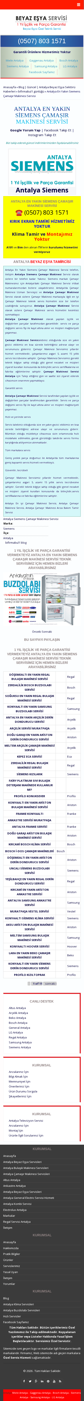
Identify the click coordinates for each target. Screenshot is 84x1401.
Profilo (71, 796)
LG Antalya (70, 66)
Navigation (42, 5)
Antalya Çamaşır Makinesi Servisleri (26, 1174)
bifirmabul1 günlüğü (31, 91)
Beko (70, 955)
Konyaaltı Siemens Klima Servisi (29, 918)
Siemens (55, 190)
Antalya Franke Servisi (29, 827)
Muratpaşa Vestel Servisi (29, 911)
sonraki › (51, 984)
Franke (71, 814)
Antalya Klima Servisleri (18, 1304)
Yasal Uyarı (10, 1272)
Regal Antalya (18, 1037)
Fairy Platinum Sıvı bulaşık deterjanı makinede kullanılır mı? (29, 785)
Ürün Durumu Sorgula (23, 1091)
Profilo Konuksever (29, 796)
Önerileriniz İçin (19, 1086)
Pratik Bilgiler (11, 1254)
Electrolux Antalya (14, 1210)
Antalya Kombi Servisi (17, 1204)
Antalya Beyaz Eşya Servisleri (22, 1162)
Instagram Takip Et (42, 135)
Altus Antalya (17, 1008)
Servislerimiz (11, 1266)
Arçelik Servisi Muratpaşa (30, 728)
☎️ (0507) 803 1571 (42, 212)
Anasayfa (9, 87)
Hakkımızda (11, 1248)
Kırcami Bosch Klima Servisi (30, 844)
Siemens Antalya (18, 66)
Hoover (72, 946)
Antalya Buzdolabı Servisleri (21, 1310)
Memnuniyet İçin (19, 1081)
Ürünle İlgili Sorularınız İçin (26, 1135)
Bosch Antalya (68, 60)
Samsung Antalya (45, 66)
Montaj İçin (16, 1130)
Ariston (71, 737)
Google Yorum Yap (25, 130)
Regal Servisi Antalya (17, 1222)
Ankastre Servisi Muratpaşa (29, 820)
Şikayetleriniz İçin (20, 1096)
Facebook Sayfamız (42, 72)
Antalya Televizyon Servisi (26, 1121)
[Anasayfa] (41, 23)
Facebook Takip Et (57, 130)
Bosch (71, 687)
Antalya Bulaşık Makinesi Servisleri (25, 1168)
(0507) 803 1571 (42, 41)
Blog (6, 1298)
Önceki (36, 632)
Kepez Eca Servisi (29, 756)
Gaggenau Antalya (41, 60)
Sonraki (47, 632)
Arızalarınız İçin (19, 1072)
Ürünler (8, 1260)
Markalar (9, 1216)
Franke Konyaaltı (29, 814)
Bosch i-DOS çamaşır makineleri (29, 851)
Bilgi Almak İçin (18, 1076)
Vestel (71, 911)
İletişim (7, 1228)
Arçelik (71, 719)
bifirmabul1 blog (15, 542)
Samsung (73, 709)
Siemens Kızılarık (29, 774)
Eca (69, 756)
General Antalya (19, 1028)
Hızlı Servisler (12, 1316)
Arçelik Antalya (18, 1013)
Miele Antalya (14, 60)
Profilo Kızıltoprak (29, 975)
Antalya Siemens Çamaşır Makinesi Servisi (30, 519)
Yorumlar (9, 1284)
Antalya (8, 538)
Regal (71, 677)
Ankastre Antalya (14, 1186)
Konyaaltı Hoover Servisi (29, 946)
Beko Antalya (17, 1018)
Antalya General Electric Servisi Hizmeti (28, 1198)
